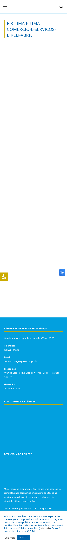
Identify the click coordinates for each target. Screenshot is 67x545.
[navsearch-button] (61, 6)
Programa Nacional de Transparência (33, 508)
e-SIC (18, 388)
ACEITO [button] (23, 537)
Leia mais (45, 528)
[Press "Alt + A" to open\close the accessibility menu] (4, 276)
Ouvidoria (9, 388)
